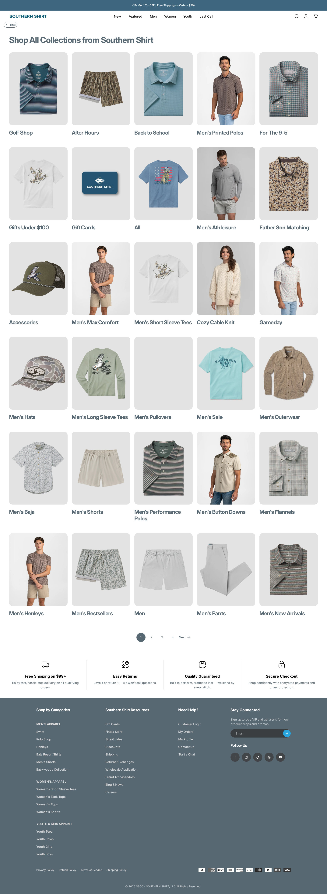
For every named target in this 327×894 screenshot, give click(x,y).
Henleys (42, 747)
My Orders (185, 732)
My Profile (185, 739)
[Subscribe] (287, 733)
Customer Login (189, 724)
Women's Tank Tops (51, 797)
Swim (40, 732)
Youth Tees (44, 831)
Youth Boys (44, 854)
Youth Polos (45, 839)
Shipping (111, 754)
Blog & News (114, 784)
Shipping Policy (116, 870)
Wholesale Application (121, 769)
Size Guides (113, 739)
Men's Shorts (46, 762)
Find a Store (113, 732)
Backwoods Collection (52, 769)
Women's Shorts (48, 812)
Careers (111, 792)
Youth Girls (44, 846)
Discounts (112, 747)
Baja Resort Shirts (49, 754)
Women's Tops (47, 804)
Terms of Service (91, 870)
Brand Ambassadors (120, 777)
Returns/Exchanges (119, 762)
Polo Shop (43, 739)
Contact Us (186, 747)
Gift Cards (112, 724)
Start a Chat (186, 754)
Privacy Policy (45, 870)
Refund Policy (67, 870)
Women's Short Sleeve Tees (56, 789)
